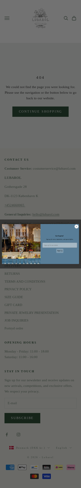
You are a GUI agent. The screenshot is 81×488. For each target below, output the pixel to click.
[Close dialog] (76, 226)
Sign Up (59, 250)
